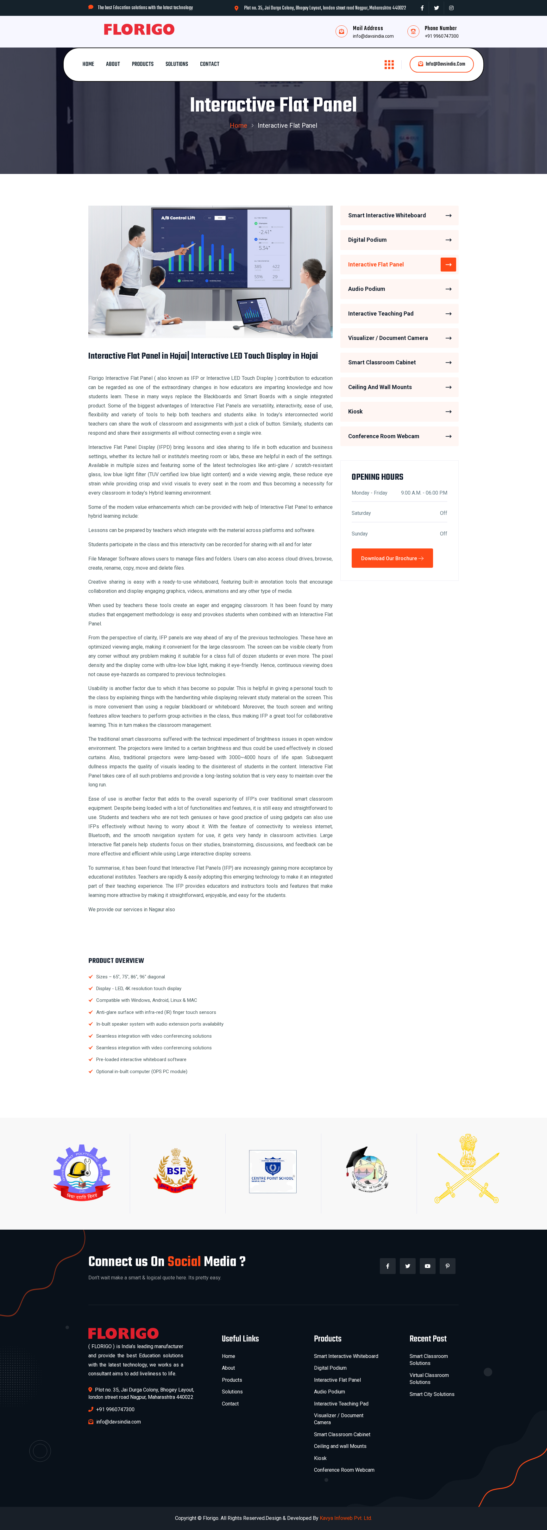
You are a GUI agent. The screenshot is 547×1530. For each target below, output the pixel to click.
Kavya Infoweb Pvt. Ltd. (346, 1518)
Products (143, 64)
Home (88, 64)
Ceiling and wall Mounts (340, 1446)
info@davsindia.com (373, 36)
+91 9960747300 (442, 36)
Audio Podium (366, 289)
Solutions (177, 64)
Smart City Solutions (432, 1394)
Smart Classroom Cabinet (382, 362)
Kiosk (355, 411)
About (113, 64)
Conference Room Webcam (383, 436)
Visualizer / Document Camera (388, 338)
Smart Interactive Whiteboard (387, 215)
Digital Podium (367, 240)
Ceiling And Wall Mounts (380, 387)
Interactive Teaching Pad (381, 313)
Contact (209, 64)
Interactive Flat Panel (376, 264)
